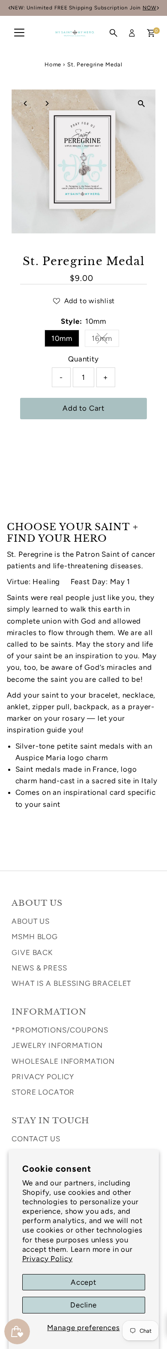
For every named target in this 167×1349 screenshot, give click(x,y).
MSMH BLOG (35, 936)
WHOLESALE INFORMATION (63, 1061)
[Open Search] (113, 33)
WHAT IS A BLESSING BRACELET (71, 983)
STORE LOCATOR (43, 1092)
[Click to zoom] (141, 103)
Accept (83, 1282)
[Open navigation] (19, 33)
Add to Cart (83, 408)
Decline (83, 1305)
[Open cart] (150, 33)
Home (53, 64)
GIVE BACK (32, 952)
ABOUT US (31, 921)
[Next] (46, 103)
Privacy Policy (47, 1258)
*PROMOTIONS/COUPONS (60, 1030)
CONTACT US (36, 1138)
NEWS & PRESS (39, 968)
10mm (61, 338)
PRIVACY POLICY (43, 1076)
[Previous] (25, 103)
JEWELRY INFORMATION (57, 1045)
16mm (105, 340)
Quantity (83, 359)
